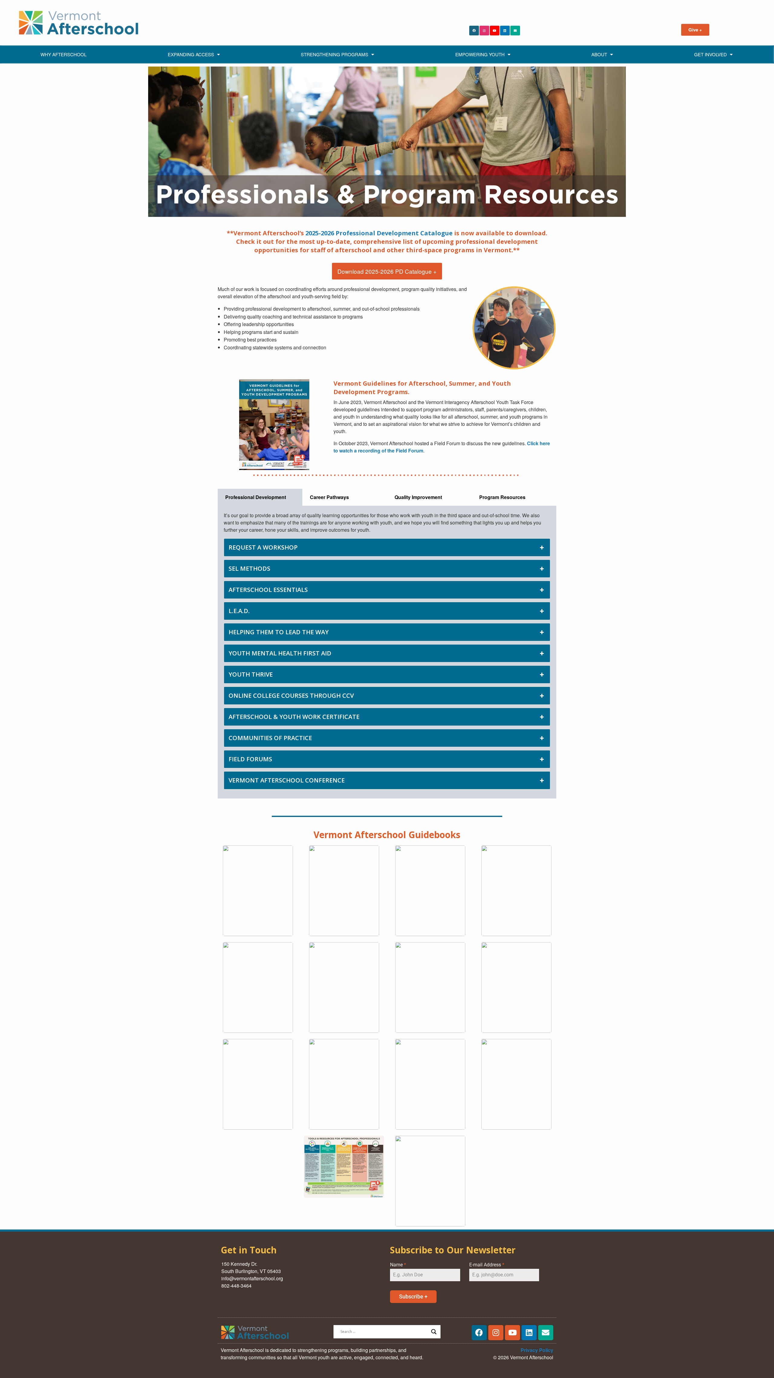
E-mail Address (486, 1265)
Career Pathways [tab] (329, 497)
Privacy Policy (537, 1350)
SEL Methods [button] (249, 568)
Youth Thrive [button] (251, 674)
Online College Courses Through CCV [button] (291, 695)
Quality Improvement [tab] (418, 497)
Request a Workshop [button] (263, 547)
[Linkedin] (505, 30)
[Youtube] (494, 30)
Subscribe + (413, 1296)
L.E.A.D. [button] (239, 611)
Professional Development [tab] (255, 497)
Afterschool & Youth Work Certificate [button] (294, 717)
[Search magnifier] (434, 1331)
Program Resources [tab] (502, 497)
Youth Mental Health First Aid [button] (280, 653)
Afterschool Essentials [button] (268, 590)
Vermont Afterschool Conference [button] (287, 780)
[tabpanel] (387, 652)
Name (398, 1265)
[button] (258, 890)
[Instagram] (484, 30)
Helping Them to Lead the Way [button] (279, 632)
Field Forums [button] (250, 759)
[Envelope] (515, 30)
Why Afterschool (63, 54)
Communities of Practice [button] (270, 738)
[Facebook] (474, 30)
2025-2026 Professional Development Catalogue (379, 233)
